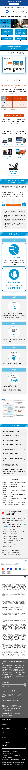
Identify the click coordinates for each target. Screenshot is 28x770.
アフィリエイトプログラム (8, 710)
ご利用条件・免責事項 (7, 757)
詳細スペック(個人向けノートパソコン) (11, 707)
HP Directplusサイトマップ (8, 712)
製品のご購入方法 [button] (6, 728)
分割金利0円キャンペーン (7, 32)
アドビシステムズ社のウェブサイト (8, 655)
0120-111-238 (10, 7)
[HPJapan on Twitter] (10, 745)
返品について (15, 705)
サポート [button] (4, 733)
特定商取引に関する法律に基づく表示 (11, 714)
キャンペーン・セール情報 (13, 563)
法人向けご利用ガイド (13, 671)
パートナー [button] (4, 737)
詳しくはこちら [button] (14, 4)
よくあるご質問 (21, 38)
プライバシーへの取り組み (8, 753)
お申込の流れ (7, 38)
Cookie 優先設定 (6, 759)
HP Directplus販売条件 (7, 715)
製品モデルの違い (20, 676)
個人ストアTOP (4, 563)
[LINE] (3, 745)
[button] (14, 115)
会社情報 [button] (4, 724)
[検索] (25, 11)
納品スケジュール (6, 705)
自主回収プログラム (6, 751)
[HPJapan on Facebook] (6, 745)
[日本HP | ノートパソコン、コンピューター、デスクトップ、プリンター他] (7, 11)
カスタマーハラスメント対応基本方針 (11, 755)
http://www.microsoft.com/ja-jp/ (9, 652)
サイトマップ (17, 757)
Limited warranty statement (18, 759)
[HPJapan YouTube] (13, 745)
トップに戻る (23, 560)
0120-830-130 (20, 7)
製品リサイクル (17, 751)
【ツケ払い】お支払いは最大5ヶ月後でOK (20, 32)
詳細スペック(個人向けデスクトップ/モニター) (13, 708)
